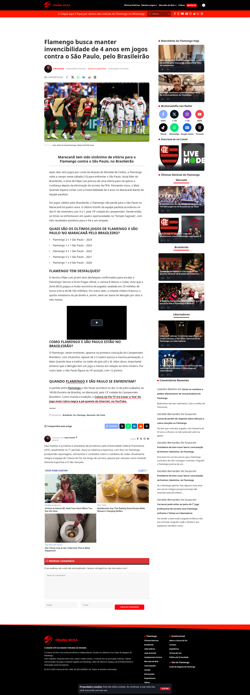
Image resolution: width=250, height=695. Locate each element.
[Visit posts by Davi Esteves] (48, 69)
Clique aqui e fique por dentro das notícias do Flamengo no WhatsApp (103, 14)
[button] (165, 688)
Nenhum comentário (97, 68)
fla (74, 415)
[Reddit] (194, 13)
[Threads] (202, 13)
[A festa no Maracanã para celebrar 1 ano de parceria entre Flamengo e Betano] (181, 296)
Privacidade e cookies (91, 686)
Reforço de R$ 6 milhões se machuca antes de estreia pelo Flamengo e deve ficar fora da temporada (180, 63)
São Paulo (100, 415)
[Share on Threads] (95, 77)
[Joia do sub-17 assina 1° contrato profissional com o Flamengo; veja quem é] (181, 229)
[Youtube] (199, 116)
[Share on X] (72, 77)
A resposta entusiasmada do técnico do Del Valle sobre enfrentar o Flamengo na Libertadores (181, 368)
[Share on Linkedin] (83, 77)
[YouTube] (182, 13)
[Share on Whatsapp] (78, 77)
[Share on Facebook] (67, 77)
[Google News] (187, 13)
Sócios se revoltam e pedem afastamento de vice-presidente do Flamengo (180, 93)
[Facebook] (174, 13)
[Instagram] (190, 13)
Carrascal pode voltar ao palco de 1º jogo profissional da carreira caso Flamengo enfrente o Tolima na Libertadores (178, 508)
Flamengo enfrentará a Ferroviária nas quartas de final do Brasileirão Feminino (179, 272)
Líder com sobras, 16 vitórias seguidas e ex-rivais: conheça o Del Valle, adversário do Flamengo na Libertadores (181, 338)
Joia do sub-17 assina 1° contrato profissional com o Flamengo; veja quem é (180, 234)
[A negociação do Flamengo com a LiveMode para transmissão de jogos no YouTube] (181, 157)
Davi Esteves (58, 68)
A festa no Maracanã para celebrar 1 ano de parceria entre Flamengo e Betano (181, 302)
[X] (178, 13)
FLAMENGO (75, 381)
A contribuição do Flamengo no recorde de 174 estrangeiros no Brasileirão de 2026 (181, 205)
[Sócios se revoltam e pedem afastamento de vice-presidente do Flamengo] (181, 88)
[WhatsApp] (198, 13)
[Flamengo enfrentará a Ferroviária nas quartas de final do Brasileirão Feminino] (181, 267)
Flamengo (74, 388)
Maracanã (91, 415)
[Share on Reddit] (89, 77)
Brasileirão (67, 415)
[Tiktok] (163, 129)
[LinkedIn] (148, 439)
